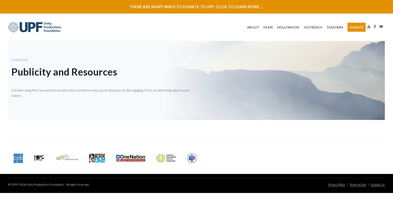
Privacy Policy (336, 184)
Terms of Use (358, 184)
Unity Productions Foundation (34, 27)
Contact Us (378, 184)
